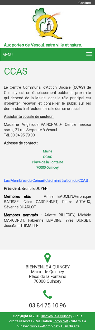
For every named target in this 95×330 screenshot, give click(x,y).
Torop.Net (60, 321)
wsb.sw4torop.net (44, 326)
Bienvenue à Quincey (56, 316)
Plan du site (70, 326)
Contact (84, 3)
